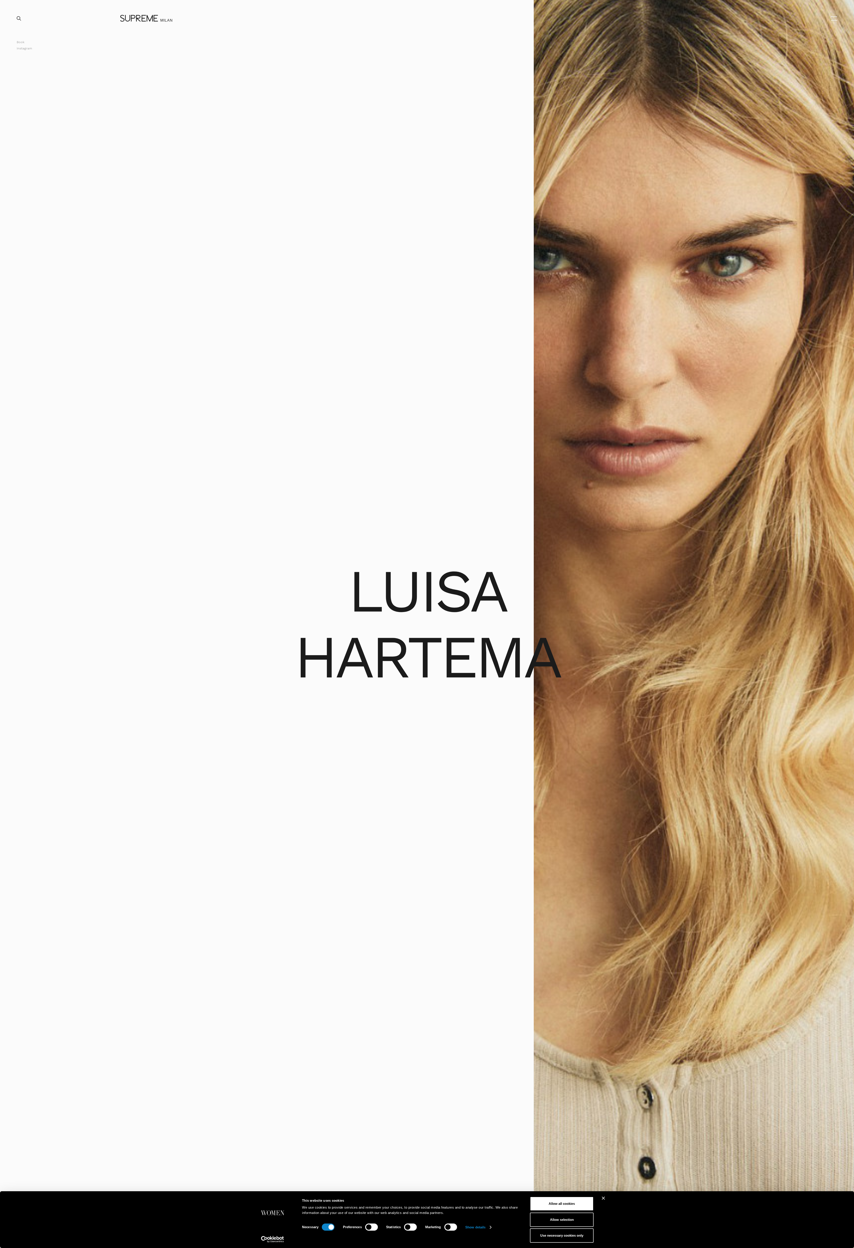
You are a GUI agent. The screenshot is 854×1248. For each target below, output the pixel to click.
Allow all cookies (562, 1203)
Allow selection (562, 1220)
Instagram (24, 48)
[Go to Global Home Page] (139, 18)
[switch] (371, 1227)
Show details (475, 1227)
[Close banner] (603, 1198)
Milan (166, 20)
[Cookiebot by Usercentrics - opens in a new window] (272, 1239)
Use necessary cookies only (561, 1235)
